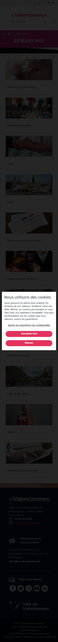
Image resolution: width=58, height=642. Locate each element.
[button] (29, 325)
